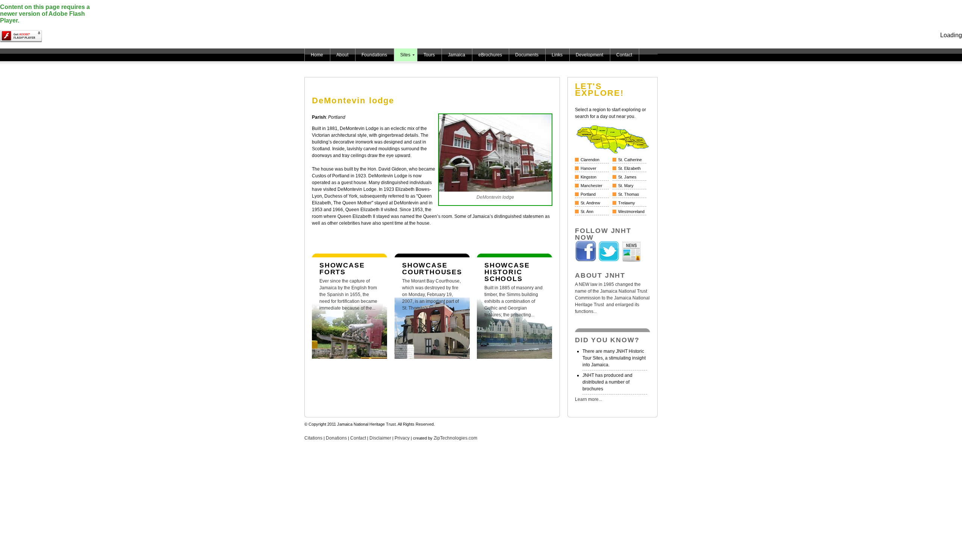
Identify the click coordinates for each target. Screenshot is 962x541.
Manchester (591, 185)
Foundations (374, 54)
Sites (405, 54)
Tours (429, 54)
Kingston (588, 177)
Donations (336, 438)
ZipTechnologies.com (455, 438)
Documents (526, 54)
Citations (313, 438)
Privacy (402, 438)
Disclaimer (380, 438)
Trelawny (626, 203)
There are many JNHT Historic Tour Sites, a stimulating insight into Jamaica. (614, 358)
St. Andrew (590, 203)
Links (557, 54)
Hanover (588, 168)
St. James (627, 177)
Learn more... (588, 399)
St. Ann (587, 211)
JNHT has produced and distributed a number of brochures (607, 382)
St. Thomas (628, 194)
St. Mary (626, 185)
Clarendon (590, 159)
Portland (588, 194)
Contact (624, 54)
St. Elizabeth (629, 168)
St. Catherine (630, 159)
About (342, 54)
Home (317, 54)
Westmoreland (631, 211)
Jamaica (456, 54)
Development (589, 54)
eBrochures (490, 54)
